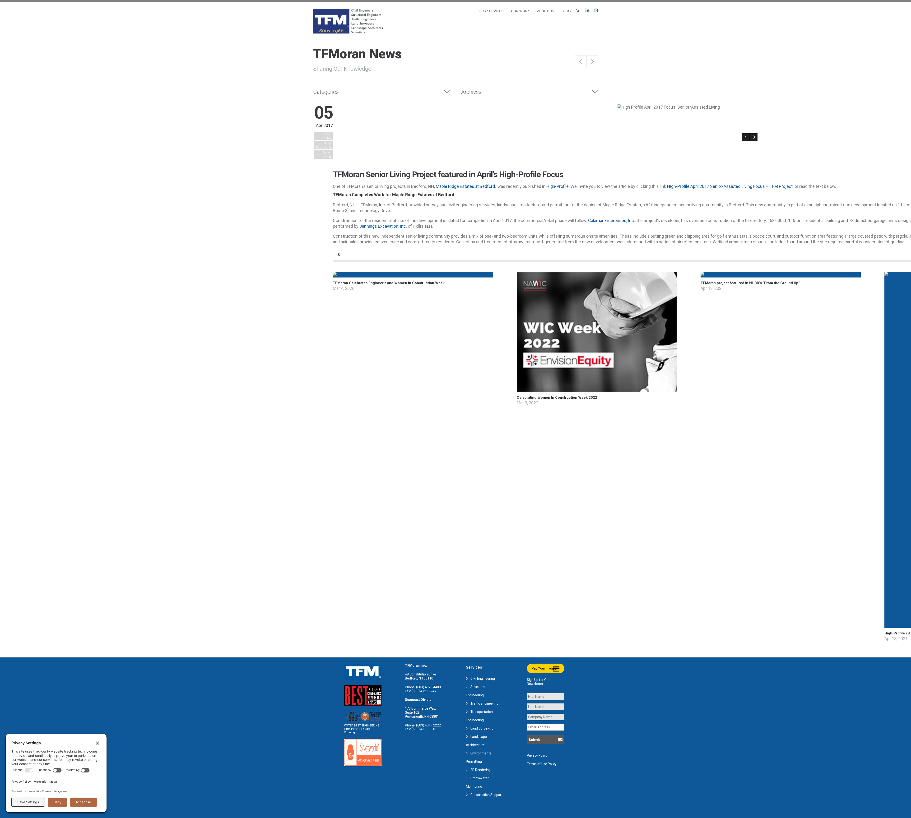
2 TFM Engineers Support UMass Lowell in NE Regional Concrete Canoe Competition (592, 61)
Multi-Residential (323, 145)
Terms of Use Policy (542, 764)
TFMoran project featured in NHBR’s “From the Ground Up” (750, 283)
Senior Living (327, 154)
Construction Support (486, 795)
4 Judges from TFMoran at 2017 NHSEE (580, 61)
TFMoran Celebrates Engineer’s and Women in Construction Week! (389, 283)
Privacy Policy (537, 755)
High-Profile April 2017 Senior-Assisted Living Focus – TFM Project (730, 186)
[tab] (381, 92)
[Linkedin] (587, 11)
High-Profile (327, 136)
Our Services (491, 11)
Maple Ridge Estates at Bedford (465, 186)
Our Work (520, 11)
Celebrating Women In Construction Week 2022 (557, 397)
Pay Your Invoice (544, 668)
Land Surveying (481, 728)
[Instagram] (596, 11)
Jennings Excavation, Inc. (383, 226)
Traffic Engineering (484, 703)
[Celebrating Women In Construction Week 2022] (597, 389)
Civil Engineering (482, 678)
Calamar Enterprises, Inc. (611, 220)
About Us (545, 11)
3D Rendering (480, 770)
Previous (746, 137)
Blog (566, 11)
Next (754, 137)
